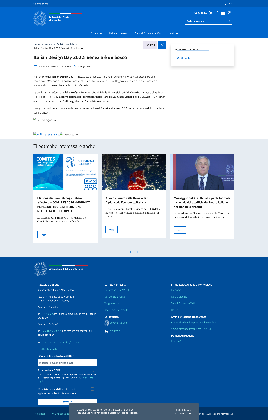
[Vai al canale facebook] (216, 13)
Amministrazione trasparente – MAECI (191, 329)
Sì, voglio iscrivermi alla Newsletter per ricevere (59, 389)
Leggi (45, 234)
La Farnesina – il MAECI (116, 290)
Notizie (48, 44)
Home (37, 44)
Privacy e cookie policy (61, 414)
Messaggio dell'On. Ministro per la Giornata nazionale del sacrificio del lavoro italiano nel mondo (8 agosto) (202, 202)
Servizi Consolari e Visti (183, 303)
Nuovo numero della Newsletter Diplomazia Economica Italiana (126, 200)
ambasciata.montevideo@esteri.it (62, 342)
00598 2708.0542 (51, 331)
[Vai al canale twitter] (210, 13)
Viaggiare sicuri (111, 303)
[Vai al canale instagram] (229, 13)
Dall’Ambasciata (65, 44)
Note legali (40, 414)
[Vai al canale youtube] (222, 13)
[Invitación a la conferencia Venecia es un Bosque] (47, 134)
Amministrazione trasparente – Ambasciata (193, 322)
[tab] (130, 252)
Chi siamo (176, 290)
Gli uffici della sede (47, 349)
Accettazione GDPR (49, 370)
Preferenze (183, 410)
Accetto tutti (182, 413)
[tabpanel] (66, 201)
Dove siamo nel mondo (116, 310)
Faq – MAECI (177, 341)
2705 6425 (48, 314)
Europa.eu (114, 330)
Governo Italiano (41, 3)
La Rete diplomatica (114, 296)
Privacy (85, 377)
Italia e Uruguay (179, 296)
